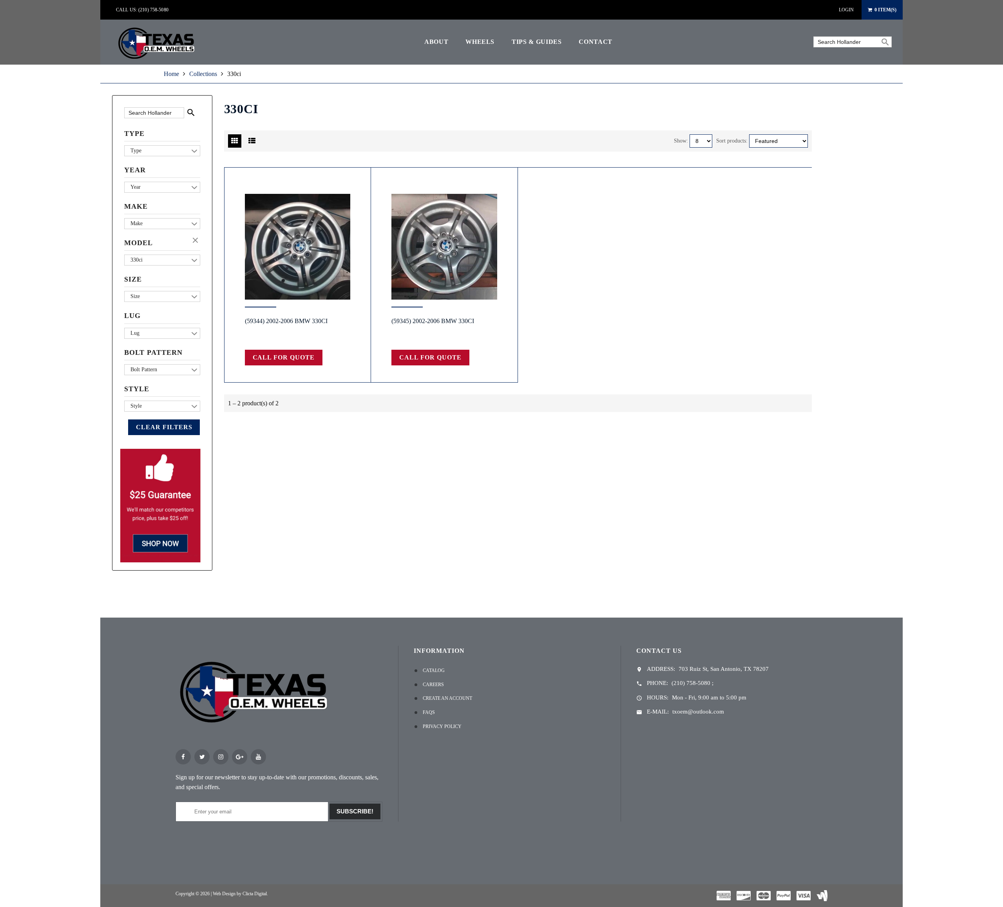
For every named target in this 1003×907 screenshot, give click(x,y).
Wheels (479, 41)
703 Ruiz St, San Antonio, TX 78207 (724, 669)
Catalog (434, 670)
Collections (203, 73)
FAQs (429, 712)
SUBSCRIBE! (355, 811)
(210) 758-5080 (691, 683)
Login (846, 10)
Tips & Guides (536, 41)
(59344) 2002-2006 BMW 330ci (286, 321)
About (436, 41)
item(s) (885, 10)
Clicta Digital (255, 893)
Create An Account (447, 698)
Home (171, 73)
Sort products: (732, 141)
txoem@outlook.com (698, 711)
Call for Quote (284, 357)
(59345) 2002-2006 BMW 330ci (432, 321)
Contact (595, 41)
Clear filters (164, 427)
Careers (433, 684)
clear (196, 241)
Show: (681, 141)
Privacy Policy (442, 726)
